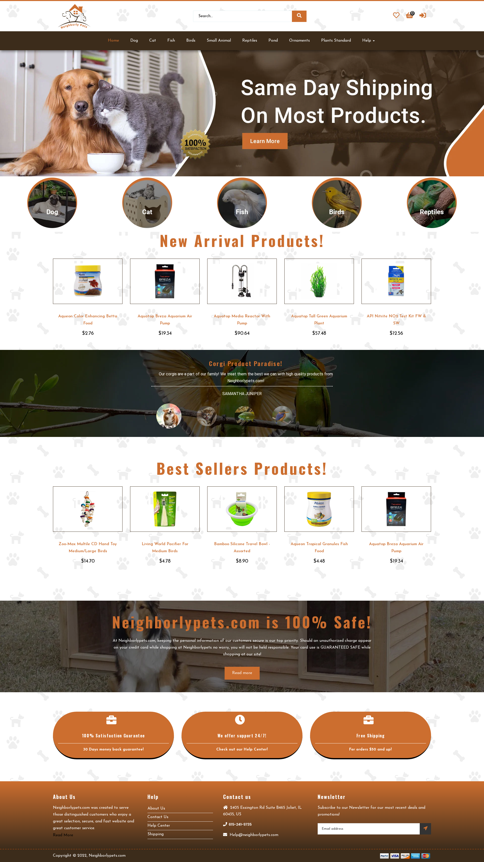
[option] (242, 113)
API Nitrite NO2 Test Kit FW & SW (396, 319)
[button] (17, 113)
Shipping (155, 834)
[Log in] (422, 16)
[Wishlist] (396, 16)
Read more (242, 673)
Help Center (158, 826)
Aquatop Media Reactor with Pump (242, 319)
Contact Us (157, 817)
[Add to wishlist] (117, 263)
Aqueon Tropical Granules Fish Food (319, 547)
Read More (63, 835)
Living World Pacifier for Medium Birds (165, 547)
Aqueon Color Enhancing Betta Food (87, 319)
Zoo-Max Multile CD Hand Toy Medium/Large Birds (88, 547)
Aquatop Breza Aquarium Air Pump (165, 319)
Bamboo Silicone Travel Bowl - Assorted (242, 547)
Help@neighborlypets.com (253, 835)
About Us (156, 809)
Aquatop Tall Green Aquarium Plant (319, 319)
